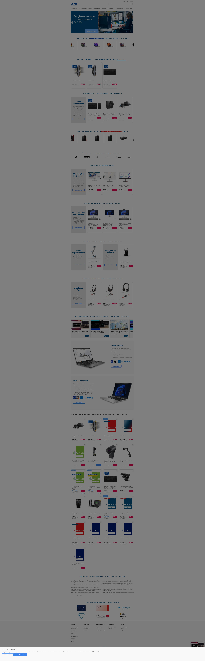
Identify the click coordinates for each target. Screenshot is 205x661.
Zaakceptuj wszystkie (20, 654)
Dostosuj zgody (7, 654)
